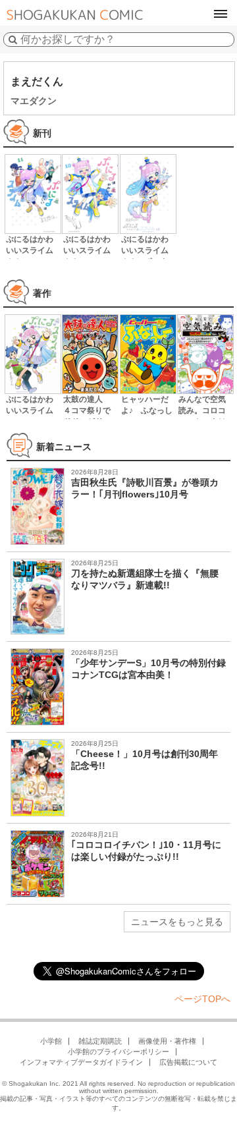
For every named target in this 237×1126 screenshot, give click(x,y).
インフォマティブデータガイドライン (81, 1062)
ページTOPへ (202, 999)
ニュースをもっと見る (177, 921)
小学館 (51, 1041)
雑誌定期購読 (100, 1041)
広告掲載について (188, 1062)
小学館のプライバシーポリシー (118, 1052)
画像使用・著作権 (167, 1041)
